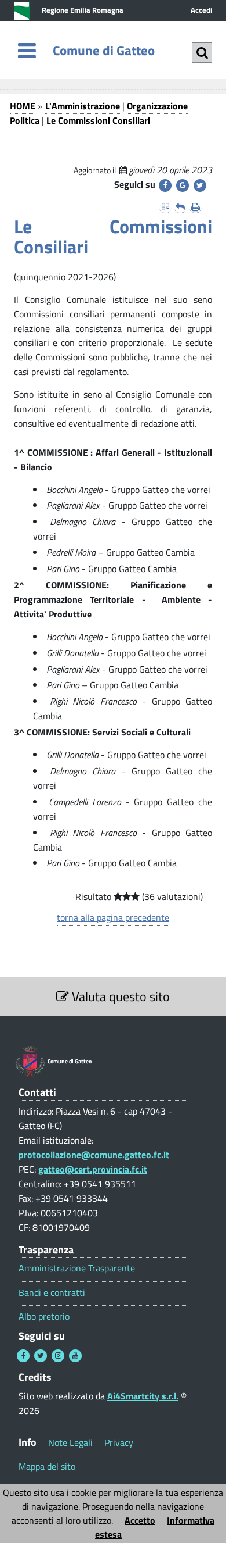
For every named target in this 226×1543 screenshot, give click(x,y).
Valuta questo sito (119, 996)
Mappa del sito (47, 1466)
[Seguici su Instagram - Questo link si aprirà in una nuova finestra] (58, 1355)
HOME (22, 106)
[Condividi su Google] (182, 185)
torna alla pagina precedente (113, 917)
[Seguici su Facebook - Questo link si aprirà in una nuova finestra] (23, 1355)
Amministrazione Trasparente (77, 1268)
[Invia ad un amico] (180, 207)
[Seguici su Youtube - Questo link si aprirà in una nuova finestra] (75, 1355)
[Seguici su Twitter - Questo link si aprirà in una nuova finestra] (40, 1355)
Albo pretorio (44, 1316)
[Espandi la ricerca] (202, 52)
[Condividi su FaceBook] (165, 185)
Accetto (140, 1520)
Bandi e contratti (52, 1292)
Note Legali (70, 1442)
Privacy (118, 1442)
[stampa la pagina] (195, 207)
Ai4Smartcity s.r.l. (142, 1396)
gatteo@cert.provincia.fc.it (92, 1169)
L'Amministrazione (82, 106)
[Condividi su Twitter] (200, 185)
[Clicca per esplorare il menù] (27, 50)
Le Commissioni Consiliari (98, 120)
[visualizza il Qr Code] (165, 207)
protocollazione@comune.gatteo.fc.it (94, 1155)
